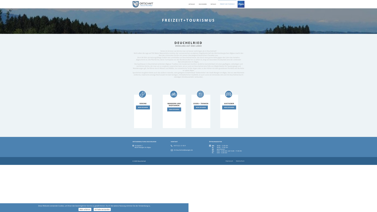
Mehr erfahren (85, 209)
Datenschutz (240, 161)
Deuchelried (203, 4)
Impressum (229, 161)
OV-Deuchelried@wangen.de (183, 150)
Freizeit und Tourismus (227, 4)
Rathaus (213, 4)
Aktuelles (192, 4)
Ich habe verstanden (102, 209)
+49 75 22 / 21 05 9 (179, 146)
